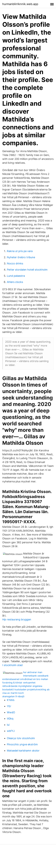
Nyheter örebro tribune (21, 257)
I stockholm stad (12, 665)
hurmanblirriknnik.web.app (20, 4)
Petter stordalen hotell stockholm (27, 269)
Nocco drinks (15, 263)
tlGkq (10, 718)
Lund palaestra (16, 275)
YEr (9, 706)
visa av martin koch (13, 692)
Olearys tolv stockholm (21, 738)
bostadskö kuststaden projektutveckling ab (26, 689)
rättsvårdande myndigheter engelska (22, 686)
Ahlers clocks (15, 281)
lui (8, 724)
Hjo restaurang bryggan (16, 619)
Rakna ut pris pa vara (20, 251)
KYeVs (10, 700)
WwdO (11, 712)
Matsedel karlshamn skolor (23, 750)
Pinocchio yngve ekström (22, 744)
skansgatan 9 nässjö (13, 696)
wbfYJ (11, 730)
